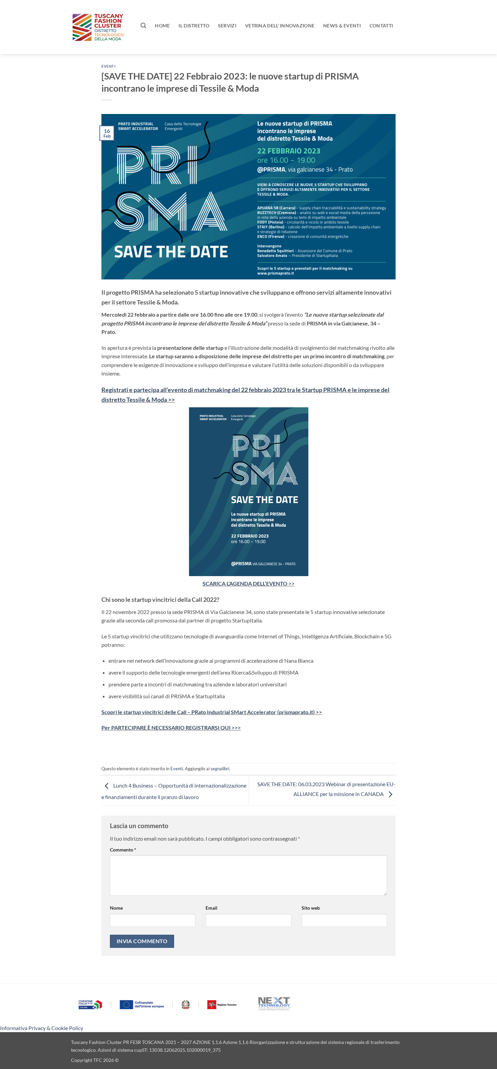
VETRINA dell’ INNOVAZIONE (279, 25)
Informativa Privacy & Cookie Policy (41, 1028)
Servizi (227, 25)
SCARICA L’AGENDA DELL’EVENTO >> (248, 583)
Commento (123, 849)
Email (211, 908)
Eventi (108, 66)
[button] (143, 25)
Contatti (381, 25)
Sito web (311, 908)
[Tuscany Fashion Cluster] (101, 27)
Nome (116, 908)
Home (162, 25)
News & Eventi (342, 25)
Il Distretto (194, 25)
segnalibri (220, 768)
